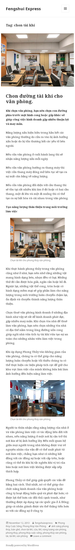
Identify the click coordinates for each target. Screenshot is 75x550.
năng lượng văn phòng (54, 529)
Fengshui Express (23, 8)
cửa (36, 529)
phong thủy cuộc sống (30, 532)
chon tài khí (27, 529)
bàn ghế (15, 529)
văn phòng (22, 536)
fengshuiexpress (44, 522)
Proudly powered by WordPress (22, 545)
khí (40, 529)
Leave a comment (42, 536)
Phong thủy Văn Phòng (34, 526)
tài (7, 536)
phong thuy (12, 532)
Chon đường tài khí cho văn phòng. (34, 99)
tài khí (12, 536)
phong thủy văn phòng (54, 532)
